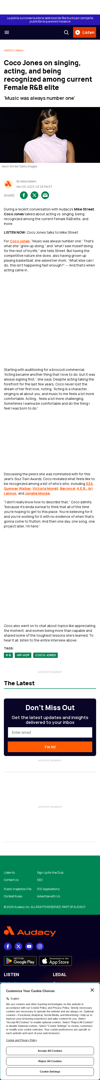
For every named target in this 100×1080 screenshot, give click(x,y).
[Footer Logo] (50, 931)
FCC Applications (48, 889)
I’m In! (50, 747)
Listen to (9, 872)
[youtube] (29, 946)
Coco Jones (20, 241)
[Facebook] (8, 946)
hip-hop (23, 655)
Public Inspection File (17, 889)
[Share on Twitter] (34, 195)
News (19, 50)
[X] (18, 946)
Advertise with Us (48, 896)
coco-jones (45, 655)
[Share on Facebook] (24, 195)
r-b (8, 655)
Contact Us (11, 880)
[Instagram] (40, 946)
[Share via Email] (45, 195)
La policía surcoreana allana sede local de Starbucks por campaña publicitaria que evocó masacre (50, 19)
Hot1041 (9, 50)
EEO (39, 880)
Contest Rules (13, 896)
